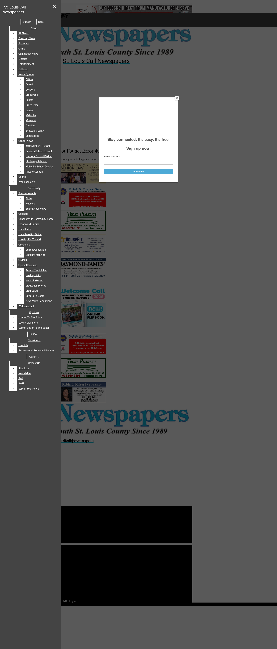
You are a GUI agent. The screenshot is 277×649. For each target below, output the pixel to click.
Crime (21, 48)
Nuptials (30, 203)
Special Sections (27, 265)
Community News (28, 53)
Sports (22, 176)
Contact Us (34, 363)
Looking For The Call (29, 239)
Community (34, 188)
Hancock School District (39, 156)
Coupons (34, 334)
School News (25, 140)
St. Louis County (35, 130)
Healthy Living (34, 275)
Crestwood (32, 94)
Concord (30, 89)
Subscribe (28, 21)
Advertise (34, 356)
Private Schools (34, 171)
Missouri (31, 120)
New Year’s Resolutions (39, 301)
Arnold (29, 84)
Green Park (32, 105)
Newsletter (24, 373)
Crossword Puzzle (28, 224)
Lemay (29, 110)
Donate (42, 21)
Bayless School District (39, 151)
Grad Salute (32, 290)
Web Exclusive (26, 181)
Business (23, 43)
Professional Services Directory (36, 350)
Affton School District (38, 146)
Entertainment (26, 64)
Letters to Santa (35, 295)
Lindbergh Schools (36, 161)
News (34, 28)
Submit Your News (36, 208)
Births (29, 198)
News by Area (26, 74)
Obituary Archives (35, 254)
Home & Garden (34, 280)
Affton (29, 79)
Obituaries (24, 244)
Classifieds (34, 340)
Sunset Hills (32, 135)
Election (22, 58)
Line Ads (23, 345)
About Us (23, 368)
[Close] (177, 98)
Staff (21, 383)
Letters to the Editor (30, 317)
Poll (20, 378)
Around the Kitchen (36, 270)
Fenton (29, 99)
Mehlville (31, 115)
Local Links (24, 229)
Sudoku (22, 260)
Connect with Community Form (35, 218)
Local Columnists (28, 322)
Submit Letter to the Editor (33, 327)
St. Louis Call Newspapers (14, 9)
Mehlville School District (39, 166)
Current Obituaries (36, 249)
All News (23, 33)
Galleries (23, 69)
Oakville (30, 125)
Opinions (34, 312)
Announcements (27, 193)
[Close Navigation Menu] (54, 6)
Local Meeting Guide (30, 234)
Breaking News (26, 38)
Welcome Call (26, 306)
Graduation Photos (36, 285)
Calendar (23, 213)
